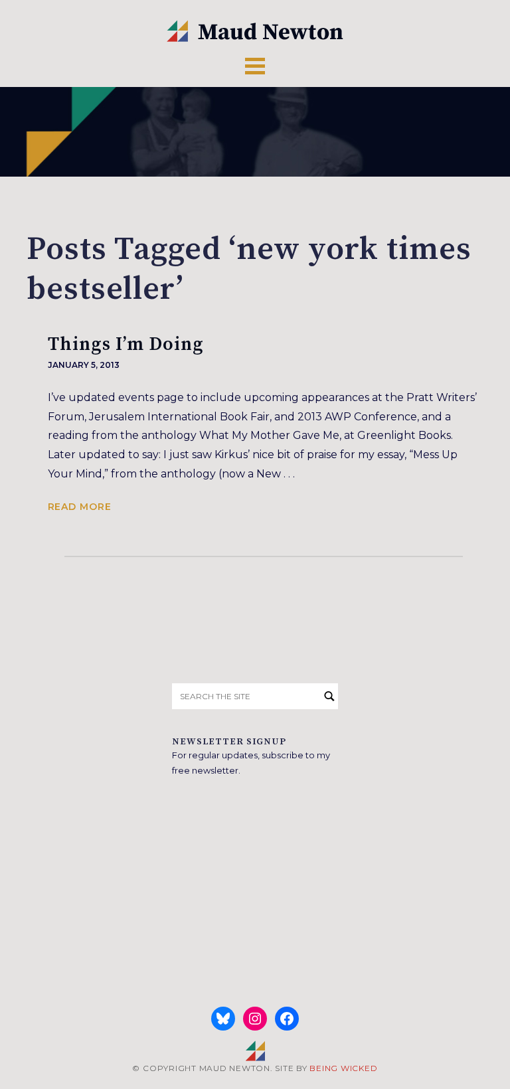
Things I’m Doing (126, 344)
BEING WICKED (343, 1068)
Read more (80, 507)
